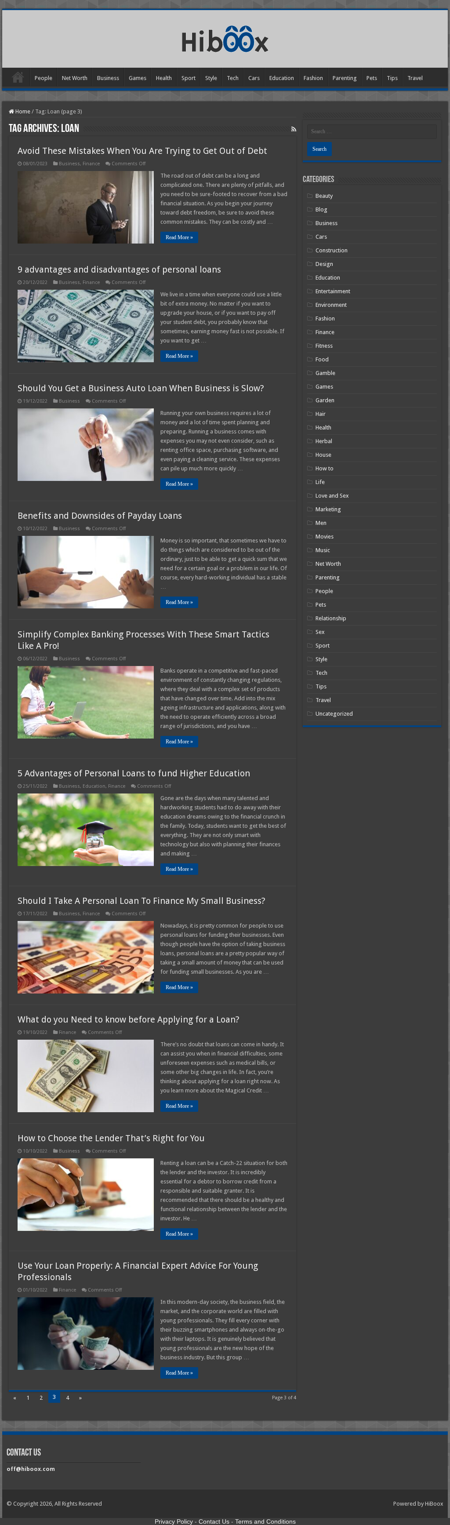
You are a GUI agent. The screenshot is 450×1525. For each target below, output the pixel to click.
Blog (321, 209)
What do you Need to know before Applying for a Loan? (130, 1019)
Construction (332, 250)
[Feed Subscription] (293, 129)
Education (281, 78)
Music (323, 550)
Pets (372, 78)
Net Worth (74, 78)
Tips (392, 78)
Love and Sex (332, 495)
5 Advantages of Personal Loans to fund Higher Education (134, 773)
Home (18, 77)
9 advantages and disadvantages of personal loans (119, 269)
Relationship (331, 618)
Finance (91, 164)
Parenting (345, 78)
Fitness (324, 345)
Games (137, 78)
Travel (415, 78)
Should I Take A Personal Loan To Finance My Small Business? (141, 900)
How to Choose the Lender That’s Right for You (111, 1138)
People (43, 78)
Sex (320, 632)
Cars (254, 78)
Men (321, 523)
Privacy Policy (174, 1521)
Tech (233, 78)
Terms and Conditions (265, 1521)
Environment (331, 305)
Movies (325, 536)
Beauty (324, 196)
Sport (188, 78)
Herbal (324, 441)
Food (322, 359)
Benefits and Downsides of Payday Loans (100, 515)
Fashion (313, 78)
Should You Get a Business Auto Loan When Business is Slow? (141, 388)
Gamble (325, 373)
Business (108, 78)
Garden (325, 400)
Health (164, 78)
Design (324, 264)
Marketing (328, 509)
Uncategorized (334, 713)
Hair (321, 414)
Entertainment (333, 291)
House (323, 454)
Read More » (179, 237)
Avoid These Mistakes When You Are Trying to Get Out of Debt (142, 151)
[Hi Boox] (225, 37)
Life (320, 482)
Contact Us (214, 1521)
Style (211, 78)
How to (325, 468)
